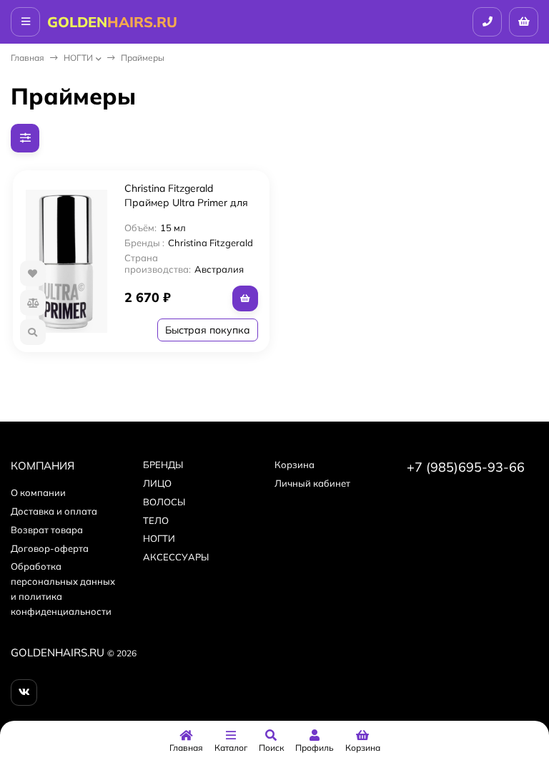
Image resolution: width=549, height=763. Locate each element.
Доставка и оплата (54, 511)
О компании (38, 492)
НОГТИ (78, 57)
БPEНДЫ (163, 464)
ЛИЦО (157, 483)
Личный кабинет (312, 483)
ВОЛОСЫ (164, 501)
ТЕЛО (156, 520)
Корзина (294, 464)
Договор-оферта (50, 548)
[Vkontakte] (24, 692)
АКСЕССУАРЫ (176, 557)
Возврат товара (47, 529)
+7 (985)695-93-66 (466, 467)
